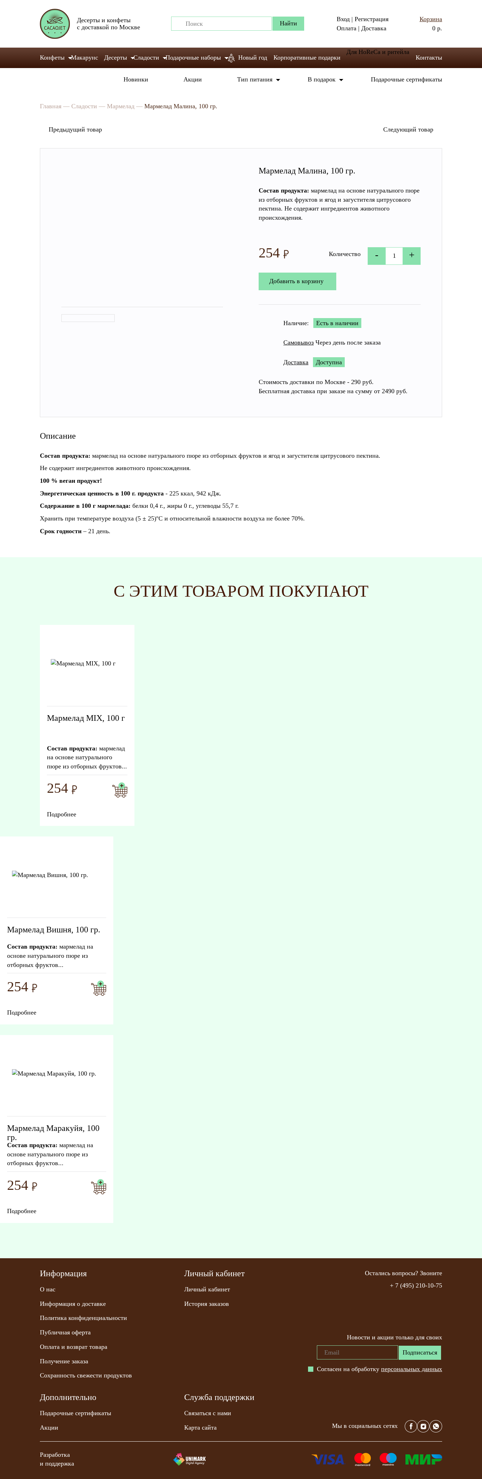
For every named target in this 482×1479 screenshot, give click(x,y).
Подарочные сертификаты (406, 79)
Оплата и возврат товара (73, 1346)
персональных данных (411, 1369)
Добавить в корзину (296, 281)
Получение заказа (64, 1361)
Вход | (345, 19)
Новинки (135, 79)
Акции (192, 79)
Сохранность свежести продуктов (86, 1375)
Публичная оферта (65, 1332)
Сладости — (88, 106)
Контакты (429, 57)
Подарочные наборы (193, 57)
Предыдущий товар (75, 129)
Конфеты (52, 57)
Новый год (252, 57)
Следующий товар (408, 129)
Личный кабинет (207, 1289)
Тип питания (254, 79)
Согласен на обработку (379, 1369)
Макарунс (84, 57)
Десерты (115, 57)
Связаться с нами (207, 1413)
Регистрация (371, 19)
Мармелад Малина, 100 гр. (180, 106)
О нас (47, 1289)
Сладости (146, 57)
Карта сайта (200, 1427)
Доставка (373, 28)
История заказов (206, 1303)
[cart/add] (119, 790)
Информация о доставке (73, 1303)
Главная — (55, 106)
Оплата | (348, 28)
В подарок (322, 79)
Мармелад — (125, 106)
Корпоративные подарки (307, 57)
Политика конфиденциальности (83, 1317)
